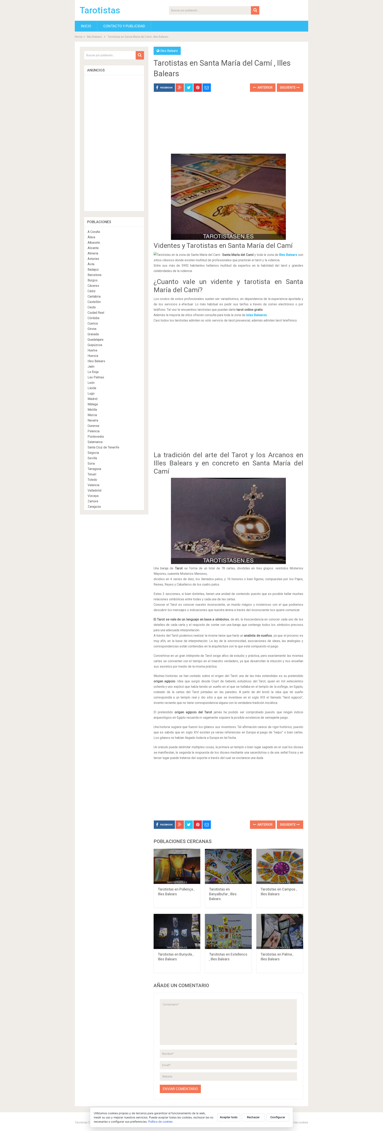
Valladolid (94, 490)
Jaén (91, 366)
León (91, 383)
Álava (91, 237)
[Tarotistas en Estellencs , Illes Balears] (228, 931)
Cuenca (93, 323)
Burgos (93, 280)
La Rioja (93, 372)
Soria (91, 463)
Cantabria (94, 296)
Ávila (91, 264)
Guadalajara (95, 339)
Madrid (92, 399)
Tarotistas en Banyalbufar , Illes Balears (223, 894)
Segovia (93, 453)
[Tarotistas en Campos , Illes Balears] (279, 866)
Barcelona (94, 275)
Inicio (86, 26)
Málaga (93, 404)
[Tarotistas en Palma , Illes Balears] (279, 931)
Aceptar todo (229, 1117)
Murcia (92, 415)
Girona (92, 329)
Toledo (92, 480)
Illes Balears (94, 36)
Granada (93, 334)
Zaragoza (94, 507)
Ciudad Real (96, 313)
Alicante (93, 248)
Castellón (94, 302)
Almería (93, 253)
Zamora (93, 501)
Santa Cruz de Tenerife (103, 447)
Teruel (92, 474)
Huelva (92, 350)
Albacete (94, 242)
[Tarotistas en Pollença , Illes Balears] (177, 866)
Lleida (92, 388)
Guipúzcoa (95, 345)
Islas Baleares (256, 315)
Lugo (91, 393)
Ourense (93, 426)
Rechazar (253, 1117)
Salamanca (95, 442)
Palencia (94, 431)
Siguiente (288, 87)
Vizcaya (93, 496)
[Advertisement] (228, 126)
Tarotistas (100, 10)
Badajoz (93, 269)
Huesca (93, 356)
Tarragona (94, 469)
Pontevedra (96, 436)
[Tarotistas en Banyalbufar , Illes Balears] (228, 866)
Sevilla (92, 458)
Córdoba (93, 318)
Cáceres (93, 286)
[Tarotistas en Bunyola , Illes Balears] (177, 931)
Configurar (277, 1117)
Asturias (93, 259)
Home (78, 36)
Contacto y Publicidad (124, 26)
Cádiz (92, 291)
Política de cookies (160, 1121)
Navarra (93, 420)
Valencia (93, 485)
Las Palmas (96, 377)
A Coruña (94, 232)
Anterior (264, 87)
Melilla (92, 410)
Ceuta (92, 307)
